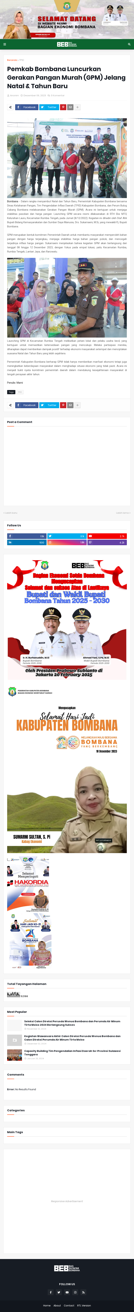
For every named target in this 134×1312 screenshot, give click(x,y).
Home (47, 1305)
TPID (21, 60)
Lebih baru (11, 513)
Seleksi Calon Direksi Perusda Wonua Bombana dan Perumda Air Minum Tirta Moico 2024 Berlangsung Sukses (72, 1023)
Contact (69, 1305)
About (57, 1305)
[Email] (70, 107)
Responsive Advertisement (67, 1201)
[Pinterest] (63, 107)
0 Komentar (58, 95)
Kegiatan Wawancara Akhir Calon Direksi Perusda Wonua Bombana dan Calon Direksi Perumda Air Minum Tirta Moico (72, 1038)
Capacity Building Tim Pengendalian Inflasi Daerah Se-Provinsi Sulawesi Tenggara (72, 1052)
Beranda (12, 60)
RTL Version (84, 1305)
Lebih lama (122, 513)
